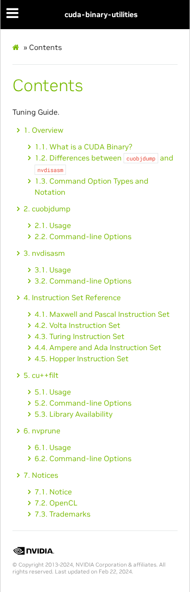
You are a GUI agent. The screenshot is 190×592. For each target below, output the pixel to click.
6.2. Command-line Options (83, 458)
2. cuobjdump (47, 208)
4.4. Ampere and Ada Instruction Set (98, 347)
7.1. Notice (53, 491)
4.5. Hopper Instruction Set (82, 358)
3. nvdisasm (44, 253)
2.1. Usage (53, 225)
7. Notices (41, 475)
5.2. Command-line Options (83, 402)
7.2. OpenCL (56, 502)
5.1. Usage (53, 391)
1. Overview (43, 130)
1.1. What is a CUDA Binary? (83, 146)
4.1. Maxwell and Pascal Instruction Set (102, 314)
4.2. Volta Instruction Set (77, 325)
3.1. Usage (53, 269)
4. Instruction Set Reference (72, 297)
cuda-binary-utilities (101, 14)
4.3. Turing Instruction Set (80, 336)
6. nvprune (42, 430)
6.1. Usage (53, 447)
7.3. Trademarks (62, 513)
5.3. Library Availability (74, 414)
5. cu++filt (41, 375)
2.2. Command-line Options (83, 236)
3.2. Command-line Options (83, 280)
